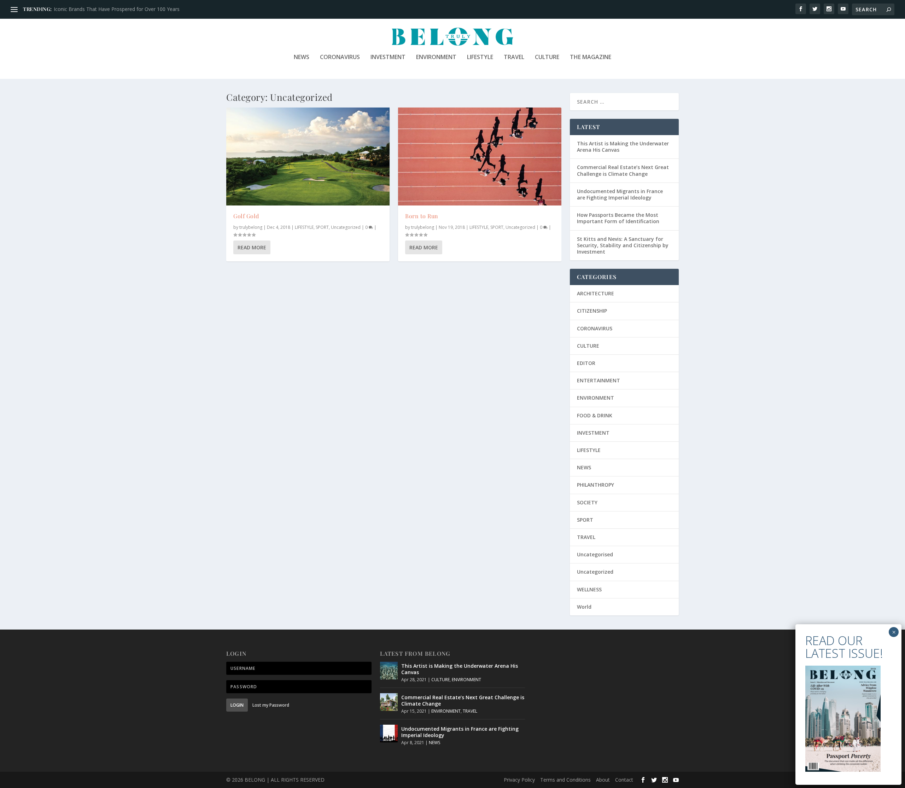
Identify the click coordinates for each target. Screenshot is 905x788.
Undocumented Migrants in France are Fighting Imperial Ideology (620, 194)
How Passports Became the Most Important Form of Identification (618, 218)
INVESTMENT (387, 57)
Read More (252, 247)
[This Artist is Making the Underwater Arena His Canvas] (389, 670)
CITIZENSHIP (592, 310)
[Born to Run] (479, 156)
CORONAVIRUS (340, 57)
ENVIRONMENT (436, 57)
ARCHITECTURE (595, 293)
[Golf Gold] (308, 156)
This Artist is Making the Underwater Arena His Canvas (623, 146)
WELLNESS (589, 589)
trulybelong (250, 227)
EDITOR (586, 363)
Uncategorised (595, 554)
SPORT (322, 227)
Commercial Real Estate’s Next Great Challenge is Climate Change (623, 170)
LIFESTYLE (480, 57)
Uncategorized (346, 227)
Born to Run (421, 216)
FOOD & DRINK (594, 415)
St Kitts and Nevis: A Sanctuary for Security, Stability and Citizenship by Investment (622, 245)
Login (237, 705)
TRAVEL (514, 57)
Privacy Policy (519, 779)
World (584, 606)
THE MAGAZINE (590, 57)
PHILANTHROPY (595, 484)
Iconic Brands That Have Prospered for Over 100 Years (117, 9)
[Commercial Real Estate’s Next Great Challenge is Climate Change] (389, 702)
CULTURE (547, 57)
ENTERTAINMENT (598, 380)
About (603, 779)
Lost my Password (270, 705)
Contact (624, 779)
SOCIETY (587, 502)
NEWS (301, 57)
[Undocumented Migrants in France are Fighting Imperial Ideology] (389, 733)
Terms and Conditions (565, 779)
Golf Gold (246, 216)
